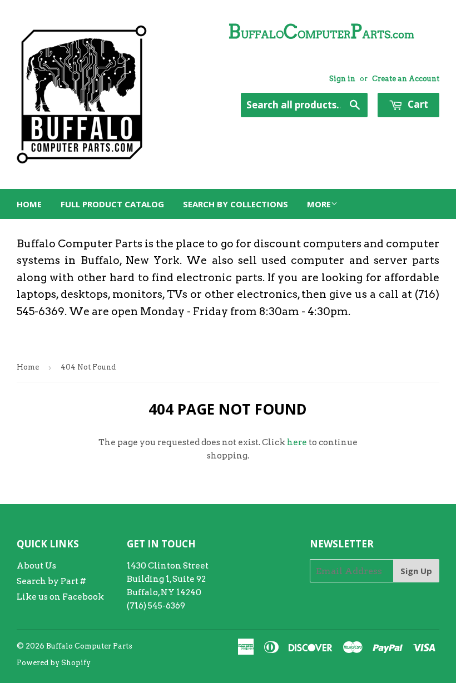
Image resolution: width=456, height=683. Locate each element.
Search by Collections (235, 204)
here (297, 442)
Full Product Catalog (112, 204)
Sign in (342, 78)
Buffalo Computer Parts (89, 646)
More (319, 204)
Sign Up (416, 570)
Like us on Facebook (60, 597)
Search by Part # (51, 581)
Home (29, 204)
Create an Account (405, 78)
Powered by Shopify (54, 663)
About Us (36, 566)
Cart (416, 104)
